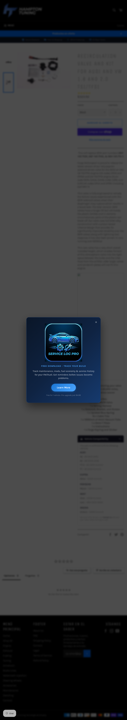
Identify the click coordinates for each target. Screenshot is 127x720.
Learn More (63, 387)
